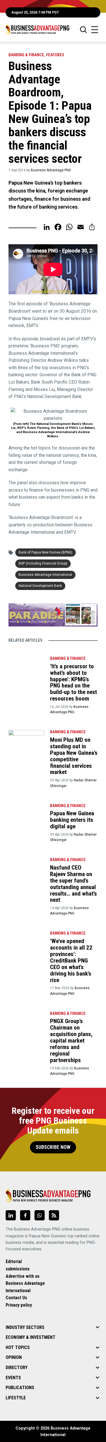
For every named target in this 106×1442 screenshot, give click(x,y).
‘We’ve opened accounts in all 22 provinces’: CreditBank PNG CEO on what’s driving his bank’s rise (71, 960)
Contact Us (16, 1297)
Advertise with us (23, 1276)
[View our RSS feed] (54, 1215)
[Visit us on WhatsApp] (39, 1215)
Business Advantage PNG (51, 170)
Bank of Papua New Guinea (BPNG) (45, 552)
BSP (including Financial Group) (43, 563)
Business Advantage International (45, 575)
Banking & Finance (26, 55)
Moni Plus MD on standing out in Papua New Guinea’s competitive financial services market (74, 755)
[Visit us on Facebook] (25, 1215)
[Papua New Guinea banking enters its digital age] (26, 813)
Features (55, 55)
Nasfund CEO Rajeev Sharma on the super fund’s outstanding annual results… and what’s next (73, 883)
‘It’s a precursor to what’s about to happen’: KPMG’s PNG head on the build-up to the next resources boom (73, 682)
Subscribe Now (53, 1147)
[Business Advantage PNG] (37, 29)
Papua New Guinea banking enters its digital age (72, 820)
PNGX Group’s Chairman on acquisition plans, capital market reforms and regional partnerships (71, 1040)
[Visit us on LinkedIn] (11, 1215)
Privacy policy (19, 1305)
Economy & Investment (30, 1337)
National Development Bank (40, 586)
